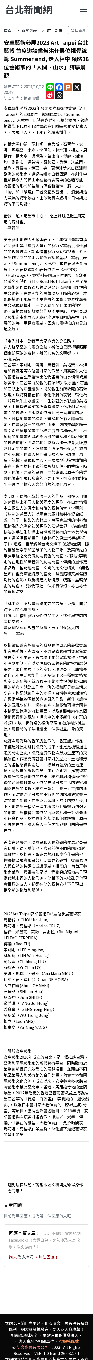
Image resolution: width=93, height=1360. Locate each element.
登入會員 (26, 1257)
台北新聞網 (28, 9)
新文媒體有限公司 (32, 1347)
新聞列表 (29, 30)
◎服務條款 (69, 1341)
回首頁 (80, 30)
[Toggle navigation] (83, 9)
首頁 (8, 30)
